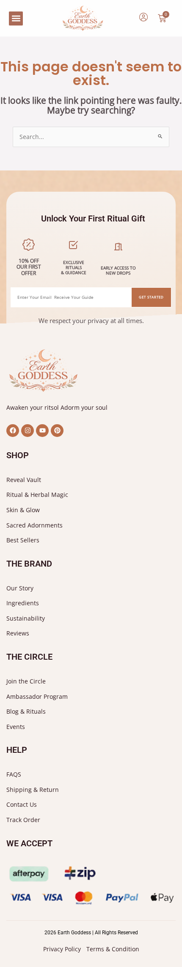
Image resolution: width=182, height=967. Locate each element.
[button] (15, 18)
